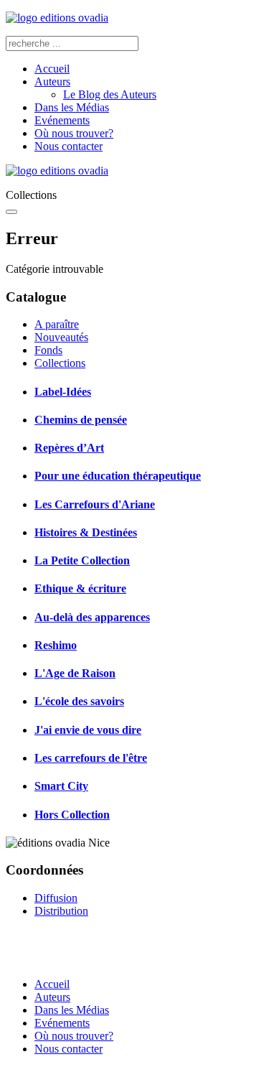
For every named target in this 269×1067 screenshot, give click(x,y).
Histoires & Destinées (85, 532)
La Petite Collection (82, 560)
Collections (59, 363)
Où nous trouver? (73, 133)
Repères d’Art (69, 448)
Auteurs (52, 81)
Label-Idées (62, 392)
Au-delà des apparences (92, 617)
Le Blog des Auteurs (109, 94)
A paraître (56, 324)
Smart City (61, 786)
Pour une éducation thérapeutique (117, 476)
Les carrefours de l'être (90, 758)
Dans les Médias (71, 107)
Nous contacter (68, 146)
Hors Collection (72, 815)
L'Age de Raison (74, 673)
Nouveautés (61, 337)
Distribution (61, 911)
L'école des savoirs (79, 701)
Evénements (62, 120)
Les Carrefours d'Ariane (94, 504)
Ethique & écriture (80, 588)
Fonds (48, 350)
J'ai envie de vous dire (87, 730)
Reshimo (55, 645)
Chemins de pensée (80, 420)
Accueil (52, 68)
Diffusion (55, 898)
